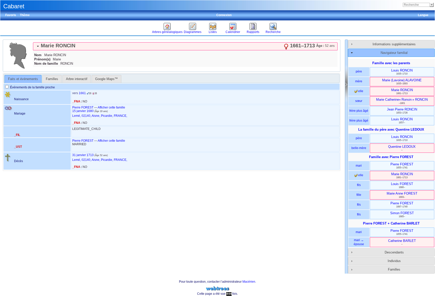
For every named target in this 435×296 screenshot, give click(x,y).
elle (360, 91)
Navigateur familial (394, 53)
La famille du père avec (391, 129)
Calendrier (233, 32)
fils (359, 185)
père (359, 71)
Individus (394, 261)
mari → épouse (359, 242)
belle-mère (358, 148)
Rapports (253, 32)
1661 (82, 93)
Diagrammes (192, 32)
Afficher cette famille (111, 107)
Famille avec (391, 157)
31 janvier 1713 (83, 155)
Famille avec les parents (391, 63)
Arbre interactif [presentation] (76, 79)
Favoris (10, 15)
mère (358, 81)
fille (358, 195)
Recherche (273, 32)
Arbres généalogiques (167, 32)
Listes (213, 32)
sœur (358, 101)
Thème (25, 15)
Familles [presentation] (52, 79)
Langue (423, 15)
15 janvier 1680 (83, 111)
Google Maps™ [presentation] (106, 79)
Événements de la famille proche (32, 87)
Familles (394, 269)
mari (359, 165)
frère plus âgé (358, 111)
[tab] (185, 46)
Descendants (394, 252)
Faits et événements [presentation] (23, 79)
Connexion (224, 15)
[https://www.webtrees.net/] (217, 288)
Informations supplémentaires (394, 44)
